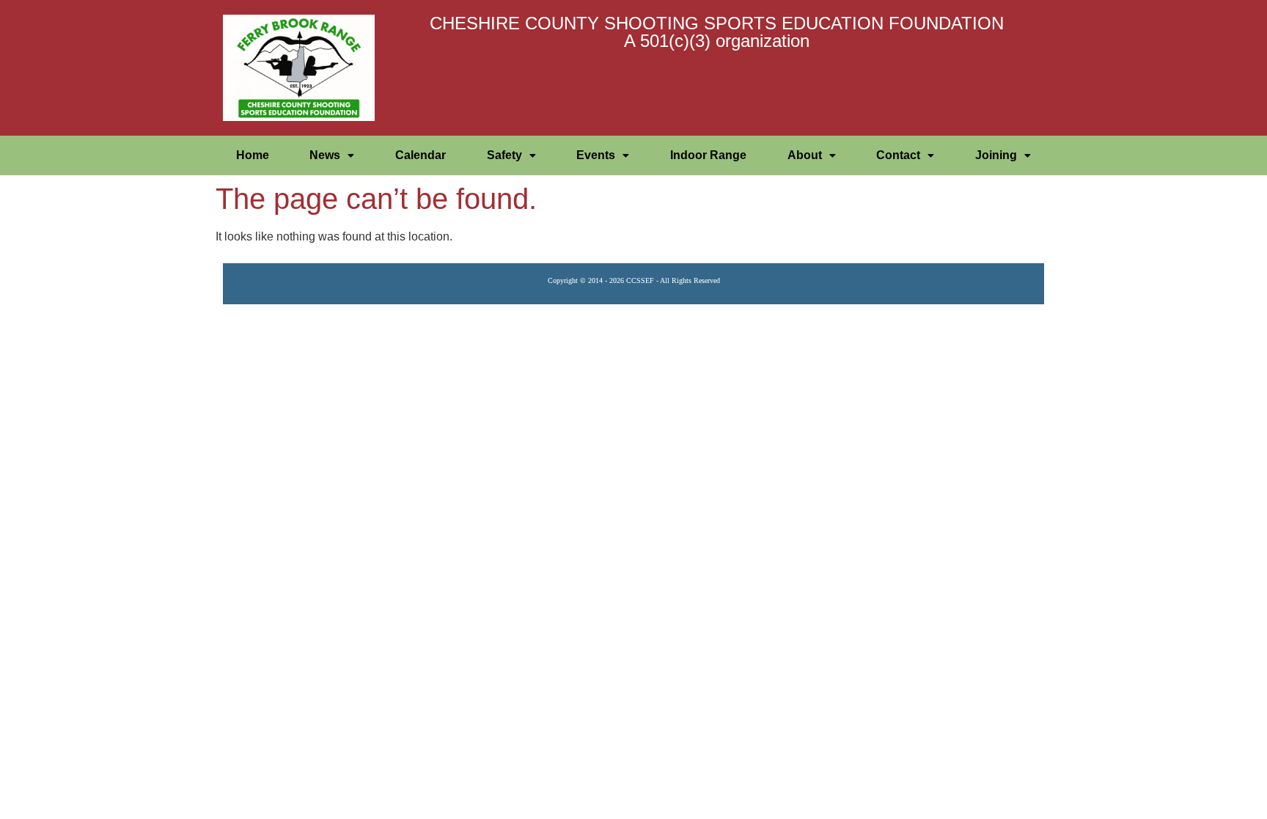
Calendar (420, 155)
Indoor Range (708, 155)
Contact (898, 155)
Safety (504, 155)
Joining (996, 155)
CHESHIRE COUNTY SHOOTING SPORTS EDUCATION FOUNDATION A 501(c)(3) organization (717, 32)
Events (595, 155)
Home (252, 155)
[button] (332, 155)
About (804, 155)
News (324, 155)
